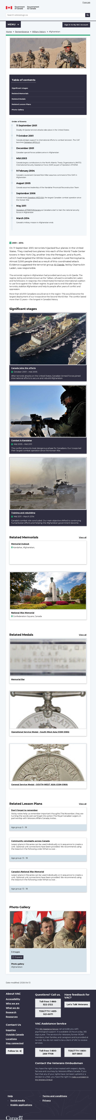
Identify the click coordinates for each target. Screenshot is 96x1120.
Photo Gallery (18, 110)
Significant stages (20, 88)
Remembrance (22, 32)
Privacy (46, 1100)
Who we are (12, 1003)
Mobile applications (21, 1105)
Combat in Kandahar (21, 440)
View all (82, 537)
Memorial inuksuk (20, 544)
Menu (12, 24)
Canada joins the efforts (23, 368)
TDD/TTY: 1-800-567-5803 (77, 1052)
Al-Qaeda (59, 264)
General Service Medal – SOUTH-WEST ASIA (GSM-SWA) (39, 784)
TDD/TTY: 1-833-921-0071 (48, 1013)
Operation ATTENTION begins (28, 210)
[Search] (87, 15)
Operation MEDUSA (36, 198)
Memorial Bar (18, 679)
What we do (12, 1008)
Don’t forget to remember (24, 810)
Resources (12, 1017)
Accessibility (13, 999)
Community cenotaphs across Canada (30, 841)
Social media (17, 1100)
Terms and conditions (54, 1096)
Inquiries (11, 1030)
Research (11, 1012)
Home (9, 32)
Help (10, 1096)
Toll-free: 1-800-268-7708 (48, 1052)
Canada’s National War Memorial (27, 872)
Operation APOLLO (32, 142)
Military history (39, 32)
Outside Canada (15, 1034)
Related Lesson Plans (21, 104)
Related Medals (19, 99)
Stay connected (14, 1043)
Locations (11, 1039)
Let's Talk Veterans (77, 1004)
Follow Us (15, 1052)
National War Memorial (22, 613)
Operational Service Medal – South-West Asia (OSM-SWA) (40, 732)
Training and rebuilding (23, 513)
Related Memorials (20, 93)
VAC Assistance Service (48, 1029)
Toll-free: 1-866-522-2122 (48, 1003)
